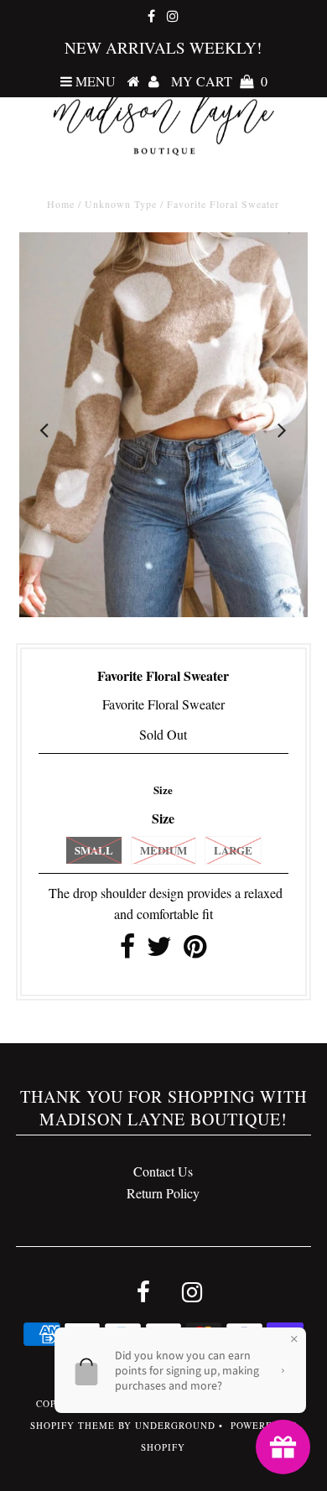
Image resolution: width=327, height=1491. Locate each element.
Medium (163, 850)
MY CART (219, 81)
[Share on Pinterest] (195, 950)
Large (233, 850)
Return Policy (163, 1193)
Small (94, 850)
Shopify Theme (72, 1425)
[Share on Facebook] (127, 950)
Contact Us (163, 1171)
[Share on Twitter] (159, 950)
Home (61, 203)
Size (163, 789)
